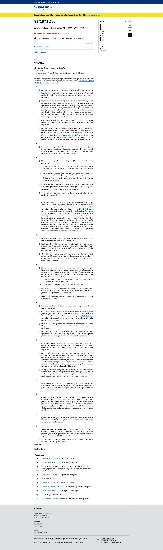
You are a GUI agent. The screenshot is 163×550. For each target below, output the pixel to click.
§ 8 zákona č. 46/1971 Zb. (68, 137)
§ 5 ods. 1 (89, 209)
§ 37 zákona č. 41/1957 (49, 499)
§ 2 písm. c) (45, 483)
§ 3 (57, 203)
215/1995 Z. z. (64, 33)
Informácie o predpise (42, 47)
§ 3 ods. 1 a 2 (78, 284)
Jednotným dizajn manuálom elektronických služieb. (67, 542)
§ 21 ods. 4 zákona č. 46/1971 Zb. (53, 491)
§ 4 (43, 475)
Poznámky (103, 51)
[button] (125, 21)
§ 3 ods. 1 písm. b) (87, 316)
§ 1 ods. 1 (72, 386)
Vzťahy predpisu (40, 52)
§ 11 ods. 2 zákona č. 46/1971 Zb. (53, 462)
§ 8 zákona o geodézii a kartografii (62, 483)
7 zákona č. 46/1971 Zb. (53, 475)
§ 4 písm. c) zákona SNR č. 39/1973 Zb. (54, 487)
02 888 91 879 (38, 524)
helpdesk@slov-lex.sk (40, 532)
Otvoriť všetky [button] (90, 43)
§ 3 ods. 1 (77, 211)
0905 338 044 (38, 526)
